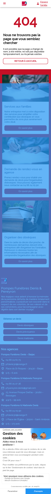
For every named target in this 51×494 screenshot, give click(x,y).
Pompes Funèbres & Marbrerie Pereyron (21, 378)
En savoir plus (25, 128)
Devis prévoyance (25, 332)
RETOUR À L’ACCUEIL (25, 61)
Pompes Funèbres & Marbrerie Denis (19, 405)
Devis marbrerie (26, 338)
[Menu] (4, 4)
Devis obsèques (25, 325)
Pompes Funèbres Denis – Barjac (18, 354)
